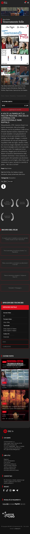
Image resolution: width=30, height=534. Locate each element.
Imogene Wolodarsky (11, 88)
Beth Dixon (18, 86)
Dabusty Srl (17, 528)
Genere (7, 96)
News (4, 361)
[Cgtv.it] (4, 3)
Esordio (23, 86)
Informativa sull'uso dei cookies (11, 470)
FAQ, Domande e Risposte (10, 465)
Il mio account (7, 462)
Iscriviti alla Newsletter (9, 461)
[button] (26, 27)
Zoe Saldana (24, 90)
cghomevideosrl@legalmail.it (13, 449)
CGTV (3, 418)
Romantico (13, 96)
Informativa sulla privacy (9, 468)
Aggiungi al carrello (15, 110)
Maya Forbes (9, 90)
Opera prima (16, 90)
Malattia (20, 88)
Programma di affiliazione (10, 464)
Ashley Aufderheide (9, 86)
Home (2, 96)
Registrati (6, 459)
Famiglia (3, 88)
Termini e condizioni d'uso (10, 467)
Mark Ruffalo (7, 172)
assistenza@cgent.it (9, 483)
